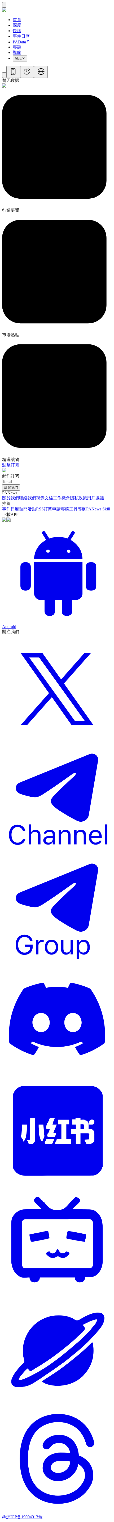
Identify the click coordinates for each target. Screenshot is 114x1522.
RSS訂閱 (44, 509)
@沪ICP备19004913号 (22, 1517)
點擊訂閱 (10, 465)
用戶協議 (95, 498)
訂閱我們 (11, 487)
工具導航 (77, 509)
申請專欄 (60, 509)
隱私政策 (78, 498)
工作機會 (61, 498)
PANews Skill (98, 509)
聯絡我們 (27, 498)
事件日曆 (10, 509)
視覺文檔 (44, 498)
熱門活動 (27, 509)
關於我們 (10, 498)
